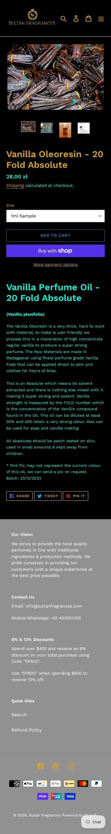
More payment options (56, 264)
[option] (28, 127)
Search (19, 714)
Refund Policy (26, 730)
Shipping (15, 185)
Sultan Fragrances (45, 815)
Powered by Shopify (80, 815)
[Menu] (101, 18)
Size (10, 205)
